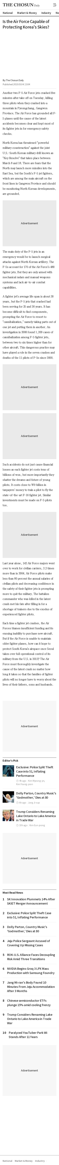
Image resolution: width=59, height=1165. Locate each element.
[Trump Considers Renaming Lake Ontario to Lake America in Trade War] (8, 815)
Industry (40, 1160)
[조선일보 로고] (21, 5)
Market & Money (23, 1160)
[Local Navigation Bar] (54, 4)
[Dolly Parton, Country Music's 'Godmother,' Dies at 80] (8, 797)
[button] (54, 4)
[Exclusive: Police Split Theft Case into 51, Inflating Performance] (8, 771)
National (7, 1160)
